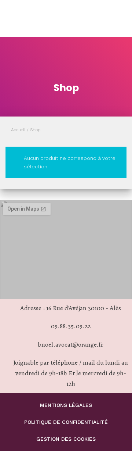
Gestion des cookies (66, 439)
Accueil (18, 129)
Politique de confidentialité (66, 422)
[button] (115, 18)
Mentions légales (66, 405)
